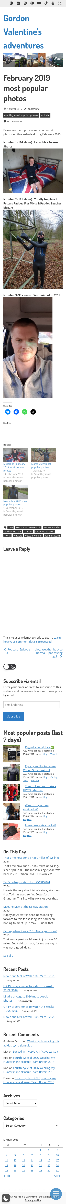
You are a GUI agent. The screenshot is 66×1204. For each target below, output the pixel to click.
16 (49, 1160)
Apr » (57, 1176)
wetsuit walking (33, 535)
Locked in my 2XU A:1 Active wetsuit (35, 1051)
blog (45, 754)
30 (49, 1170)
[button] (9, 667)
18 (6, 1165)
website (45, 115)
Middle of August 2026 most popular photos (26, 998)
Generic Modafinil (18, 1190)
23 (49, 1165)
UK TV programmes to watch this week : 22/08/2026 (28, 988)
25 (6, 1170)
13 (23, 1160)
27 (23, 1170)
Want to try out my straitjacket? (36, 807)
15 (40, 1160)
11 (6, 1160)
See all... (8, 956)
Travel (53, 754)
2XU (10, 527)
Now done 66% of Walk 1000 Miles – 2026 (29, 976)
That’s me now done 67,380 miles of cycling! (31, 858)
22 (40, 1165)
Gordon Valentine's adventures (23, 31)
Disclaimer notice (49, 1196)
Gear (25, 780)
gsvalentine (33, 108)
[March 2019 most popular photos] (43, 455)
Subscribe (13, 716)
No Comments (14, 121)
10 (57, 1155)
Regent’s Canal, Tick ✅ (39, 747)
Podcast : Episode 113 (16, 651)
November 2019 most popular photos (15, 502)
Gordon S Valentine (25, 1196)
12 (15, 1160)
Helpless (27, 819)
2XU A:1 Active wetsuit (28, 527)
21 (32, 1165)
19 (15, 1165)
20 (23, 1165)
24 (57, 1165)
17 (57, 1160)
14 (32, 1160)
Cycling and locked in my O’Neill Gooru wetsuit (39, 768)
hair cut (28, 531)
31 (57, 1170)
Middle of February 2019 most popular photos (14, 467)
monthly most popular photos (21, 115)
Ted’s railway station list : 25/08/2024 (26, 882)
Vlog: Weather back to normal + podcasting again (49, 653)
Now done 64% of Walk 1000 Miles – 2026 (29, 1017)
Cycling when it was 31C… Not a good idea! (30, 931)
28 (32, 1170)
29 (40, 1170)
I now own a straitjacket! (40, 825)
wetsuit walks (52, 535)
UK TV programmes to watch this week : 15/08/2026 (28, 1009)
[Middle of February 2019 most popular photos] (15, 455)
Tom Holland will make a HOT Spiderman (39, 788)
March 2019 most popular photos (41, 465)
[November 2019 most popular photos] (15, 492)
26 (15, 1170)
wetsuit (18, 535)
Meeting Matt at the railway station (25, 907)
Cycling (54, 777)
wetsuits (35, 780)
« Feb (6, 1176)
